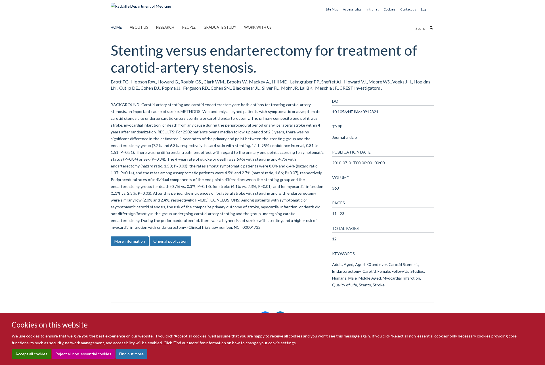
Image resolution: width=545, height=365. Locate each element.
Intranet (372, 9)
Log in (425, 9)
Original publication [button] (170, 241)
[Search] (431, 28)
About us (139, 27)
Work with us (258, 27)
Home (116, 27)
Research (165, 27)
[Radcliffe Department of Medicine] (141, 4)
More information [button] (129, 241)
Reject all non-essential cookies (83, 353)
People (189, 27)
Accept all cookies (31, 353)
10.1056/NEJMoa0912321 (355, 111)
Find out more (131, 353)
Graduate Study (220, 27)
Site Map (332, 9)
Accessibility (352, 9)
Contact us (408, 9)
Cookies (389, 9)
